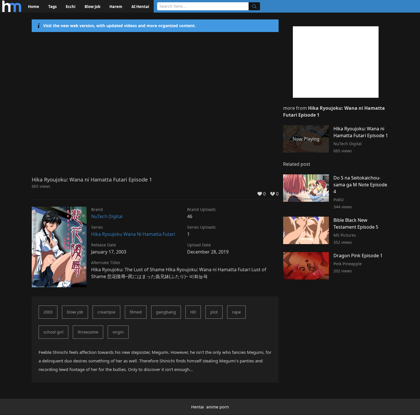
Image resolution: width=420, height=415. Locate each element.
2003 (48, 312)
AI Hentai (140, 6)
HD (193, 312)
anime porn (217, 407)
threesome (88, 332)
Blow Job (92, 6)
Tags (52, 6)
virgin (118, 332)
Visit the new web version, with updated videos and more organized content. (119, 25)
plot (214, 312)
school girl (53, 332)
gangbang (166, 312)
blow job (75, 312)
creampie (106, 312)
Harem (115, 6)
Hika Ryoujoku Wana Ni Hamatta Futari (133, 234)
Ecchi (70, 6)
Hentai (197, 407)
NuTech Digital (107, 216)
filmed (136, 312)
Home (33, 6)
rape (236, 312)
